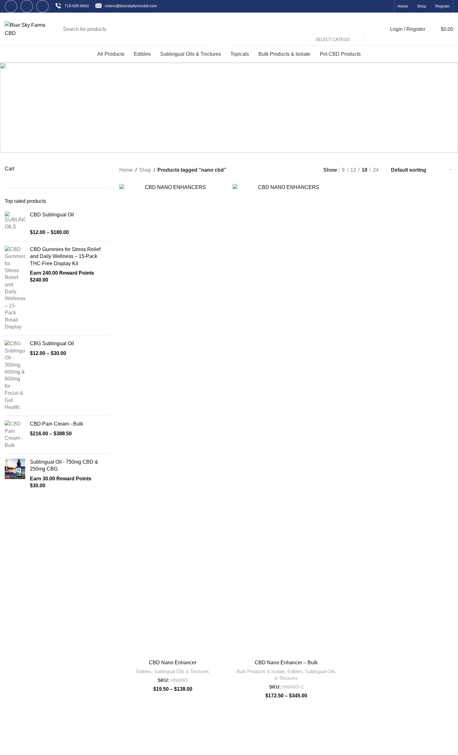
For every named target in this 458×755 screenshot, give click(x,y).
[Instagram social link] (42, 6)
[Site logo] (26, 28)
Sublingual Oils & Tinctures (181, 671)
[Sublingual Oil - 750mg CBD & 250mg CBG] (15, 474)
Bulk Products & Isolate (261, 671)
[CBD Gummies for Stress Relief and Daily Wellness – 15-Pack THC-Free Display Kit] (15, 288)
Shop (145, 170)
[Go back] (177, 94)
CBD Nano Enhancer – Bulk (286, 662)
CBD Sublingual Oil (52, 214)
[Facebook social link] (11, 6)
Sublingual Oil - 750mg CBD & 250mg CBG (64, 465)
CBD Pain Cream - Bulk (56, 423)
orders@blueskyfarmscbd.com (131, 6)
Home (126, 170)
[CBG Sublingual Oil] (15, 375)
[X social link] (26, 6)
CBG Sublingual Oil (52, 343)
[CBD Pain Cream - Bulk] (15, 434)
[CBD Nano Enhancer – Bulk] (286, 420)
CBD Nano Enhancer (172, 662)
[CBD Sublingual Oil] (15, 223)
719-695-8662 (77, 6)
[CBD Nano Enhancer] (172, 420)
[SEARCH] (372, 29)
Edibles (143, 671)
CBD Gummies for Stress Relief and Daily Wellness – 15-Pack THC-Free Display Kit (65, 256)
